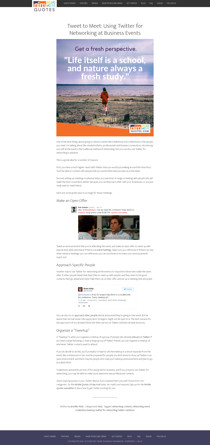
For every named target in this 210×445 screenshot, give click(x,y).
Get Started (117, 437)
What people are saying (96, 437)
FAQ (138, 437)
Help (100, 406)
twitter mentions (126, 410)
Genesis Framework (115, 441)
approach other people (86, 315)
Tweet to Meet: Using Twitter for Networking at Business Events (105, 29)
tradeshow (81, 410)
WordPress (130, 441)
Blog (129, 437)
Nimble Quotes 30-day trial (87, 384)
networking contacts (122, 406)
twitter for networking (106, 410)
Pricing (77, 437)
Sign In (148, 437)
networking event (141, 406)
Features (65, 437)
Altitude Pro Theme (93, 441)
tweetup (91, 410)
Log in (139, 441)
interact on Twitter (141, 337)
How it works (50, 437)
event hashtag (104, 250)
